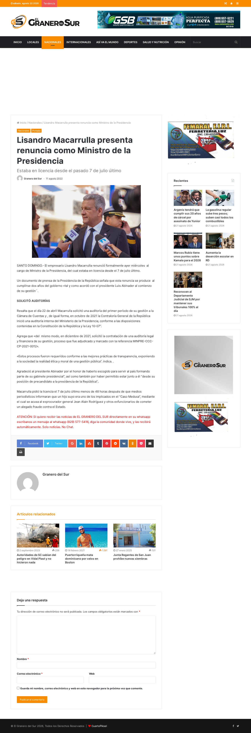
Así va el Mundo (107, 42)
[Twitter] (238, 726)
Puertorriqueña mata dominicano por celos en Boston (81, 558)
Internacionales (78, 42)
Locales (33, 42)
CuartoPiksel (99, 726)
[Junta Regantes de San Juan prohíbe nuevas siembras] (134, 535)
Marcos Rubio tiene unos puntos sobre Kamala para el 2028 (187, 256)
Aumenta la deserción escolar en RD (220, 256)
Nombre (23, 659)
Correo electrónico (30, 673)
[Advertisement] (125, 81)
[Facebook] (233, 726)
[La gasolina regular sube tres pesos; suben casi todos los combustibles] (220, 198)
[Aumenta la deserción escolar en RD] (220, 241)
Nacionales (52, 42)
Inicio (18, 42)
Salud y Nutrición (156, 42)
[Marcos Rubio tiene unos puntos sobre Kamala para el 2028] (188, 241)
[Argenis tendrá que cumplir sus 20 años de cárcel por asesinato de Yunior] (188, 198)
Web (92, 673)
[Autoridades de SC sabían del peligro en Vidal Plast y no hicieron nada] (38, 535)
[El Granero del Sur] (45, 21)
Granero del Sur (33, 178)
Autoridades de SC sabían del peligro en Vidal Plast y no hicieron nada (36, 558)
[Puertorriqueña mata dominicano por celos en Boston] (86, 535)
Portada (36, 130)
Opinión (179, 42)
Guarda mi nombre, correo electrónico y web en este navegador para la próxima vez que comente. (81, 688)
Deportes (130, 42)
